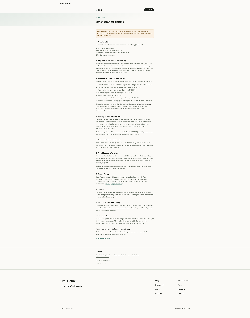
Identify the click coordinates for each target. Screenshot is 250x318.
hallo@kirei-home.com (102, 257)
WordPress (186, 308)
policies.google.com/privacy (114, 184)
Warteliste (149, 9)
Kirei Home (65, 3)
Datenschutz (107, 260)
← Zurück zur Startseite (103, 238)
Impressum (99, 260)
